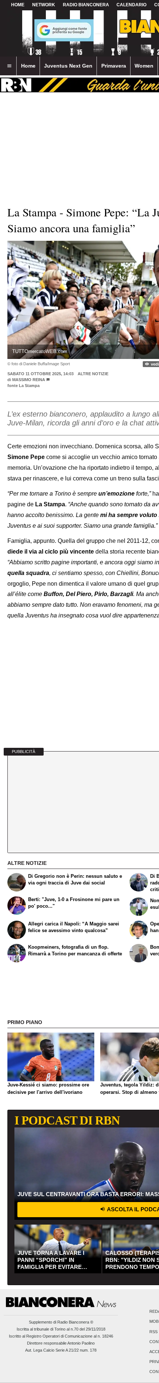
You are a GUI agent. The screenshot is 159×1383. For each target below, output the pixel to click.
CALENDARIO (131, 5)
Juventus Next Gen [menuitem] (68, 66)
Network (43, 5)
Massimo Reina (28, 379)
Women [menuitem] (144, 66)
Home (17, 5)
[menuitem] (9, 66)
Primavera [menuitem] (113, 66)
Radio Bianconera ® (75, 1322)
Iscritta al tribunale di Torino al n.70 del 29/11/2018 (61, 1329)
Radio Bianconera (86, 5)
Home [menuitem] (28, 66)
